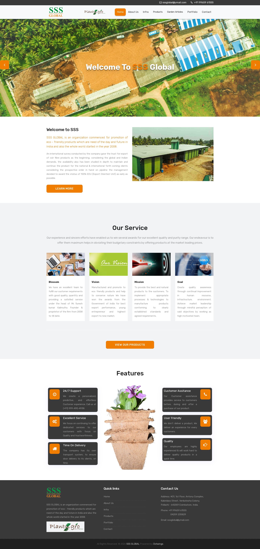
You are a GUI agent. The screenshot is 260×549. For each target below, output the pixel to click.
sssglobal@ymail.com (174, 2)
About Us (109, 503)
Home (120, 12)
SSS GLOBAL (132, 544)
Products (158, 12)
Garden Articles (175, 12)
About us (133, 12)
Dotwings (158, 544)
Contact (206, 12)
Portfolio (192, 12)
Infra (146, 12)
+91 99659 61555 (203, 2)
